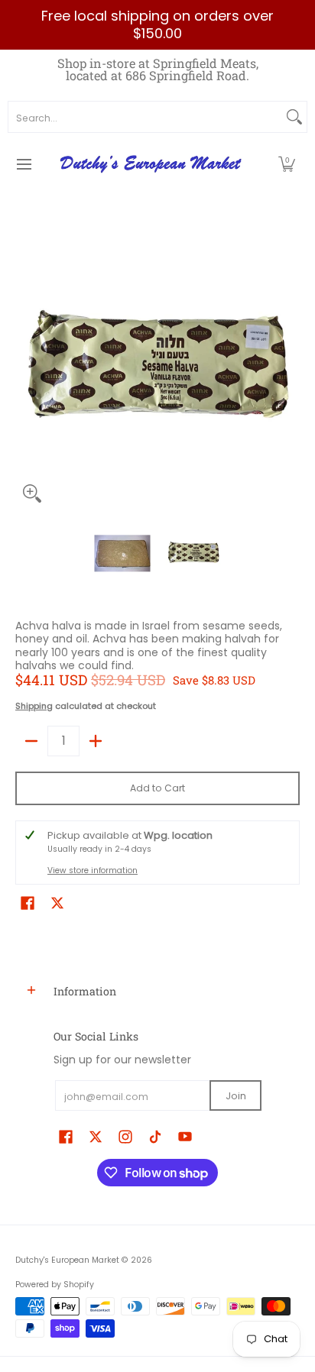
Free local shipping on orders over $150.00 (157, 24)
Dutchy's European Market (67, 1260)
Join (236, 1095)
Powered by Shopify (54, 1284)
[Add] (96, 741)
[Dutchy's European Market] (152, 164)
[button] (287, 164)
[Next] (289, 368)
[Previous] (26, 368)
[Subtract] (31, 741)
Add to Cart (157, 787)
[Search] (294, 117)
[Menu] (23, 164)
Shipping (34, 706)
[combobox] (145, 117)
